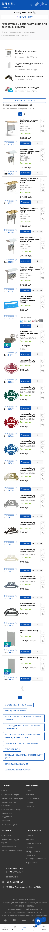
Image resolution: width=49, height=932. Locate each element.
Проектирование (8, 847)
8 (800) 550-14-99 (23, 12)
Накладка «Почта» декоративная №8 (27, 496)
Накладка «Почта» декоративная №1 (27, 361)
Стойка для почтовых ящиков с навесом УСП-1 (29, 122)
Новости (30, 806)
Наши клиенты (32, 798)
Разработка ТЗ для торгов (10, 841)
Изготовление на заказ (11, 851)
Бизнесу (6, 831)
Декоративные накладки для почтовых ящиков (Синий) (27, 299)
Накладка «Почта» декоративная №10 (28, 577)
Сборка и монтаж (33, 843)
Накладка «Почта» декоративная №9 (27, 442)
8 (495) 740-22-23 (14, 872)
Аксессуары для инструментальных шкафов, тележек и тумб (22, 736)
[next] (29, 114)
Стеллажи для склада (11, 809)
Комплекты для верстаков (18, 770)
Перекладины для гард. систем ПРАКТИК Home (24, 756)
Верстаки (5, 820)
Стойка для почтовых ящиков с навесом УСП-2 (29, 210)
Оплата (29, 835)
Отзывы (29, 802)
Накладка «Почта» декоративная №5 (27, 415)
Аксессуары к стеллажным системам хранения (23, 718)
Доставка (30, 839)
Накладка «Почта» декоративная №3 (27, 523)
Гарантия (30, 847)
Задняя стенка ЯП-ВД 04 (29, 631)
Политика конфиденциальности (35, 857)
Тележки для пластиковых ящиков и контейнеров (22, 727)
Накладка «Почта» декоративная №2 (27, 604)
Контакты (30, 794)
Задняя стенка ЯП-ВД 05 (29, 658)
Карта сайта (31, 862)
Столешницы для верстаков (18, 705)
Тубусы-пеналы (12, 749)
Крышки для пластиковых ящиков (21, 743)
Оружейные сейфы (10, 794)
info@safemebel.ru (15, 882)
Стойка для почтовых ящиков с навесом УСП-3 (29, 181)
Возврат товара (33, 851)
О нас (28, 790)
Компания (32, 785)
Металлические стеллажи (8, 804)
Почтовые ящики (9, 824)
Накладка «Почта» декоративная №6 (27, 550)
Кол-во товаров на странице (15, 109)
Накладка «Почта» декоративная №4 (27, 388)
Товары (5, 785)
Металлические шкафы (12, 798)
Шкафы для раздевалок (6, 815)
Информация (33, 831)
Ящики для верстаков (15, 711)
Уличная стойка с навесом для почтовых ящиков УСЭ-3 (30, 269)
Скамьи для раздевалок (16, 764)
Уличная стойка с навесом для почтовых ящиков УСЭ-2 (30, 239)
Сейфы (4, 790)
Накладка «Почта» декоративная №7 (27, 469)
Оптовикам (6, 835)
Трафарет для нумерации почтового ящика (29, 333)
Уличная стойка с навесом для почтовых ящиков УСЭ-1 (30, 151)
